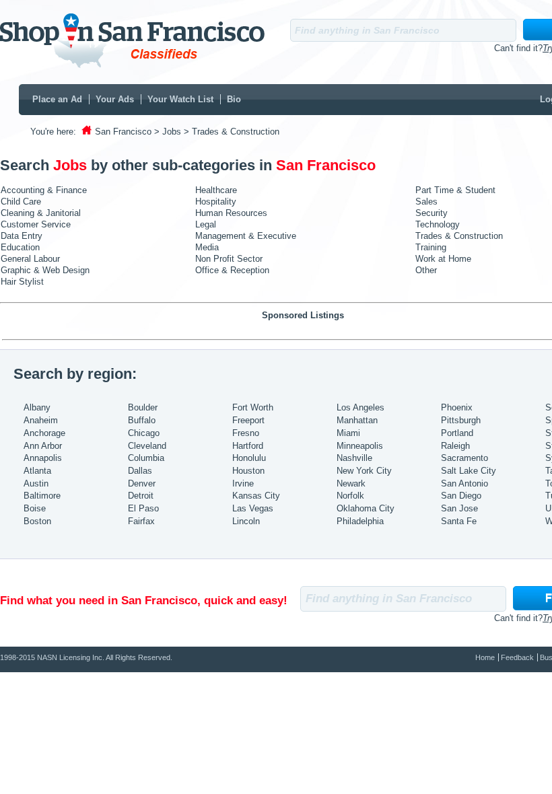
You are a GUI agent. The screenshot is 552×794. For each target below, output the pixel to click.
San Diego (461, 496)
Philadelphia (360, 521)
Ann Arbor (43, 446)
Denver (142, 483)
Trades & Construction (459, 236)
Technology (437, 224)
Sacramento (464, 458)
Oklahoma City (365, 508)
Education (20, 247)
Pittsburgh (461, 420)
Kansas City (256, 496)
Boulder (143, 407)
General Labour (30, 259)
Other (426, 270)
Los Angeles (360, 407)
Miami (348, 433)
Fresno (245, 433)
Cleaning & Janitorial (41, 213)
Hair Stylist (22, 282)
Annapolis (43, 458)
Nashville (354, 458)
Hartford (247, 446)
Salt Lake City (468, 471)
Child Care (21, 201)
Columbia (146, 458)
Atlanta (37, 471)
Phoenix (457, 407)
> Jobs (167, 132)
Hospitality (215, 201)
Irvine (243, 483)
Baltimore (42, 496)
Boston (37, 521)
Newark (351, 483)
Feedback (517, 657)
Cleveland (147, 446)
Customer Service (36, 224)
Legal (205, 224)
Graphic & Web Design (45, 270)
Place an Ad (57, 99)
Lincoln (246, 521)
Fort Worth (252, 407)
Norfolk (350, 496)
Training (430, 247)
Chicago (144, 433)
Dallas (140, 471)
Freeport (248, 420)
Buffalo (142, 420)
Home (485, 657)
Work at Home (443, 259)
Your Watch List (180, 99)
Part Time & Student (455, 190)
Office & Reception (232, 270)
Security (431, 213)
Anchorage (44, 433)
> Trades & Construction (231, 132)
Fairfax (141, 521)
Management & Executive (245, 236)
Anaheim (41, 420)
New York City (364, 471)
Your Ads (115, 99)
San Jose (459, 508)
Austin (36, 483)
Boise (35, 508)
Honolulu (249, 458)
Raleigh (455, 446)
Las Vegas (252, 508)
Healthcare (216, 190)
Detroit (140, 496)
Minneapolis (360, 446)
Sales (426, 201)
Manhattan (357, 420)
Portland (457, 433)
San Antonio (464, 483)
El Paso (143, 508)
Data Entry (21, 236)
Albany (37, 407)
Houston (248, 471)
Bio (234, 99)
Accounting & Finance (44, 190)
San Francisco (123, 132)
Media (207, 247)
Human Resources (231, 213)
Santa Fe (459, 521)
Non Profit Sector (229, 259)
